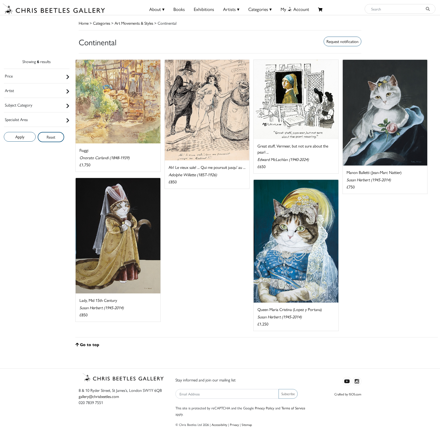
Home (84, 23)
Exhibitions (204, 9)
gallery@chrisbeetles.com (99, 396)
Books (179, 9)
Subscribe (288, 393)
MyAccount (295, 9)
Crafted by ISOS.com (347, 394)
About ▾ (156, 9)
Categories (101, 23)
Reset (51, 137)
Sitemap (247, 424)
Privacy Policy (264, 407)
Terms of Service (293, 407)
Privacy (234, 424)
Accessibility (219, 424)
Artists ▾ (231, 9)
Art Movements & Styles (134, 23)
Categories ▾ (260, 9)
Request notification (342, 41)
